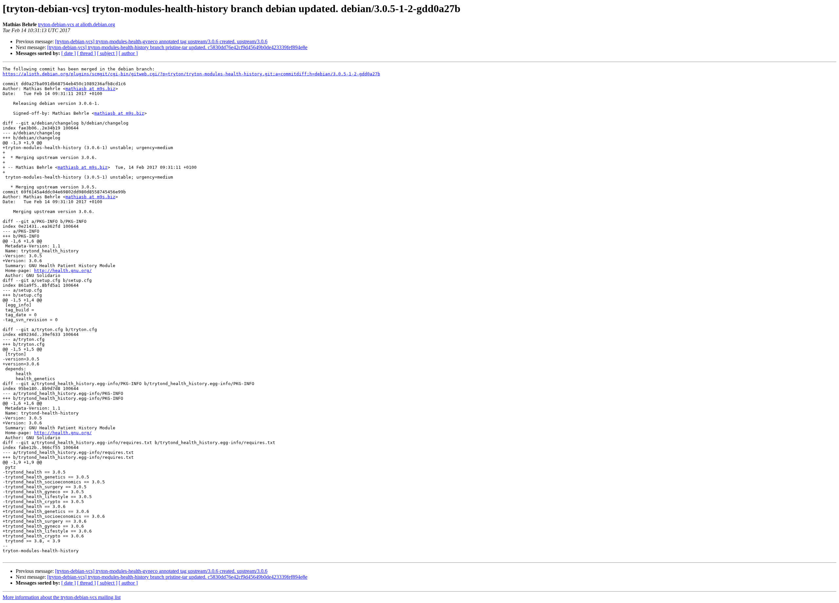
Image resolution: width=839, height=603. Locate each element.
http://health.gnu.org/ (63, 270)
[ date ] (68, 53)
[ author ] (128, 53)
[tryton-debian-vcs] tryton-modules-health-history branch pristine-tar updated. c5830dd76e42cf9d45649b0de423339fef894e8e (177, 47)
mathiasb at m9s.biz (90, 88)
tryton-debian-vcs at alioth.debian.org (76, 24)
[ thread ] (86, 53)
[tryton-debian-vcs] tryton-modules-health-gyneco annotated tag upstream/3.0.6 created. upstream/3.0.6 (161, 41)
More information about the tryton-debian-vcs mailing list (62, 597)
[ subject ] (107, 53)
